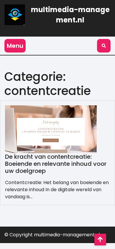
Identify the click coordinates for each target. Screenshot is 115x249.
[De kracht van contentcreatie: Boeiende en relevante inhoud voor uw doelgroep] (51, 128)
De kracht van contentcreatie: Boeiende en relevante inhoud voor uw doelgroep (55, 164)
